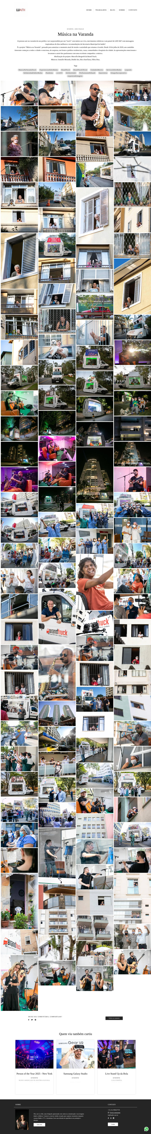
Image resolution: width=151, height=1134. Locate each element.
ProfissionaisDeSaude (87, 73)
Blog (112, 10)
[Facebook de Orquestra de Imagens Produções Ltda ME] (108, 1118)
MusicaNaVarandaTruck (27, 70)
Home (89, 10)
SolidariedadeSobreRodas (33, 73)
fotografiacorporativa (118, 73)
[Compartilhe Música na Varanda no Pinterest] (35, 1020)
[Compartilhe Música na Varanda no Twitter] (32, 1020)
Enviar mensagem (115, 1112)
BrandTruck (65, 70)
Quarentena (103, 73)
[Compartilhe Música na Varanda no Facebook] (28, 1020)
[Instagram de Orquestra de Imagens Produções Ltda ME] (110, 1118)
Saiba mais (39, 1124)
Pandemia (49, 73)
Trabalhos (101, 10)
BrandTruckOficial (80, 70)
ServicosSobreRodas (113, 70)
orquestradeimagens (75, 76)
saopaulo (128, 70)
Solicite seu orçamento (114, 1018)
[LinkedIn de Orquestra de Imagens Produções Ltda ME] (113, 1118)
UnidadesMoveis (97, 70)
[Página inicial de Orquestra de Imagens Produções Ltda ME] (21, 10)
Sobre (122, 10)
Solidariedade (71, 73)
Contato (133, 10)
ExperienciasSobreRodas (49, 70)
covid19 (59, 73)
